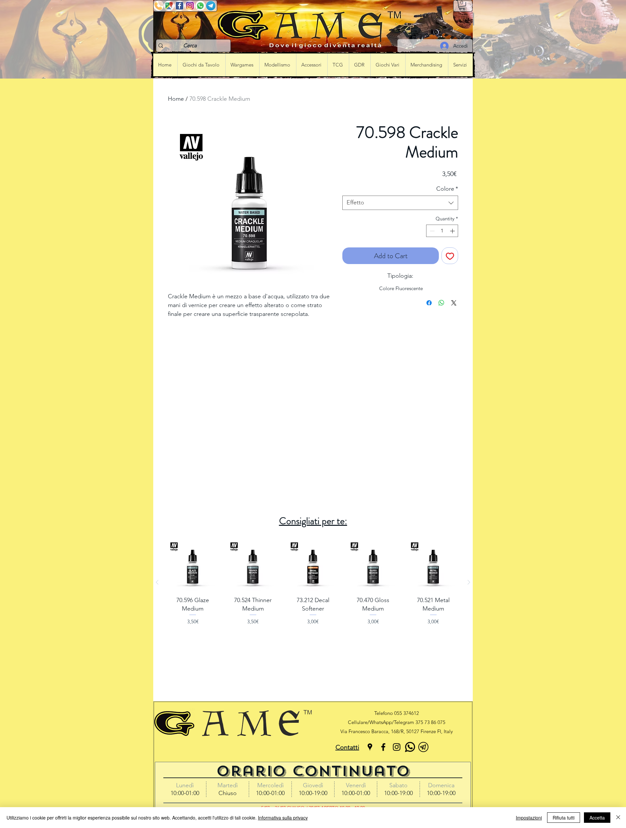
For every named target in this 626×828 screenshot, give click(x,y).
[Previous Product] (157, 582)
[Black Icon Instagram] (397, 747)
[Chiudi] (618, 817)
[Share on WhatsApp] (441, 303)
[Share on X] (454, 303)
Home (176, 98)
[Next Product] (469, 582)
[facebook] (383, 747)
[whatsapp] (410, 747)
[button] (462, 5)
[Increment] (453, 231)
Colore (447, 188)
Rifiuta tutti (563, 817)
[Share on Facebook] (429, 303)
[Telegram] (423, 747)
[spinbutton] (442, 231)
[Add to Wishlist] (449, 255)
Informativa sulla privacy (283, 817)
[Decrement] (431, 231)
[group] (313, 582)
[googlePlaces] (370, 747)
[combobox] (400, 203)
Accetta (597, 817)
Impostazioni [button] (529, 817)
